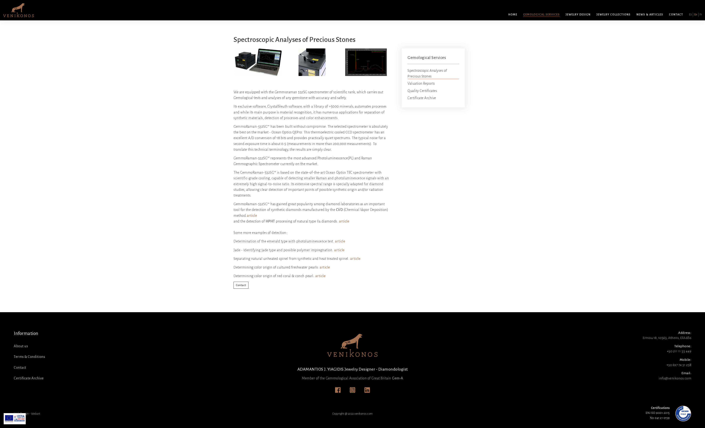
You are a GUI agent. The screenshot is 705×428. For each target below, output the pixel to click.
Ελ (690, 14)
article (252, 215)
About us (21, 346)
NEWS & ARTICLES (650, 14)
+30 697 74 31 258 (679, 365)
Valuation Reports (421, 83)
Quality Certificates (422, 91)
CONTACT (676, 14)
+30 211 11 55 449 (679, 351)
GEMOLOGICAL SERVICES (541, 14)
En (695, 14)
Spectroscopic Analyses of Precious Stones (427, 73)
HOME (512, 14)
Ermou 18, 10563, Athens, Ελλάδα (667, 338)
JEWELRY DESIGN (578, 14)
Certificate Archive (422, 98)
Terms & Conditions (29, 357)
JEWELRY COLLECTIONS (613, 14)
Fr (701, 14)
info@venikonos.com (675, 378)
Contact (241, 285)
